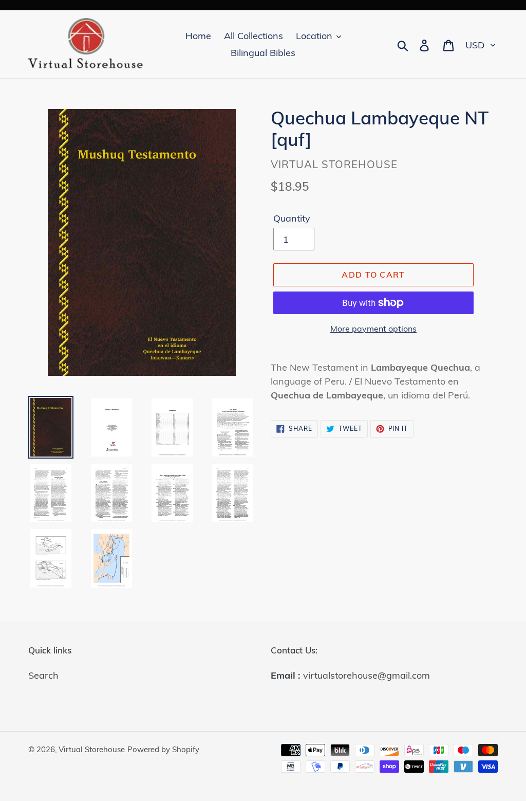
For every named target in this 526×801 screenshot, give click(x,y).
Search (43, 675)
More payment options (373, 328)
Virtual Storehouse (92, 749)
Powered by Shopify (163, 749)
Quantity (291, 218)
